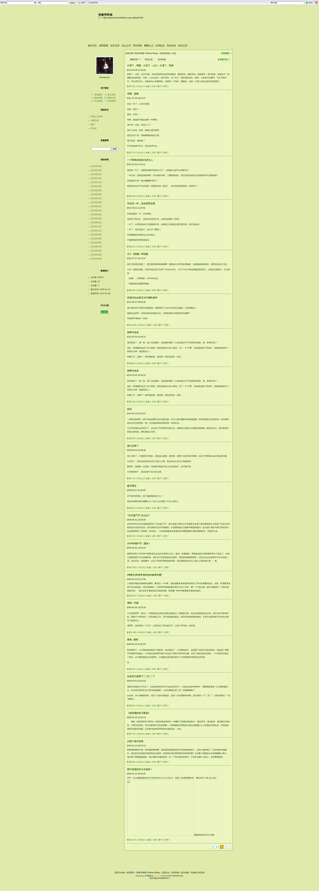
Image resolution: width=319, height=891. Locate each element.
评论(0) (140, 290)
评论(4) (140, 196)
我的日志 (134, 59)
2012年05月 (96, 255)
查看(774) (131, 152)
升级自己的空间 (198, 872)
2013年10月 (96, 186)
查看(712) (131, 734)
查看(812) (131, 246)
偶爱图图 (103, 45)
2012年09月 (96, 238)
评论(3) (141, 325)
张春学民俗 (165, 53)
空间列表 (175, 872)
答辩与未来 (133, 332)
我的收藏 (162, 59)
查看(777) (131, 478)
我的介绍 (111, 98)
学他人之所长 (97, 116)
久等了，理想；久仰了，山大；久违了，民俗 (150, 65)
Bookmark (102, 17)
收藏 (148, 86)
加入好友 (111, 95)
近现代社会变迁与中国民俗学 (142, 297)
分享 (154, 86)
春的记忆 (92, 45)
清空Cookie (120, 872)
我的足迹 (149, 59)
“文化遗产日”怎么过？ (138, 515)
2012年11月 (96, 231)
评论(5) (141, 567)
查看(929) (131, 196)
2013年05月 (96, 206)
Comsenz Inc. (177, 876)
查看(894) (131, 363)
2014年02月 (96, 170)
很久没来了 (133, 445)
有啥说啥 (171, 45)
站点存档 (185, 872)
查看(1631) (132, 596)
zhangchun (104, 77)
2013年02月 (96, 218)
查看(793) (131, 402)
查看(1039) (132, 632)
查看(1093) (132, 567)
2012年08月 (96, 242)
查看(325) (131, 86)
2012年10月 (96, 235)
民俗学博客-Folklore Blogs (146, 53)
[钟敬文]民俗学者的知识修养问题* (144, 574)
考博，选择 (133, 93)
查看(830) (131, 438)
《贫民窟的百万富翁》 (138, 713)
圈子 (159, 86)
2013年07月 (96, 198)
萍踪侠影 (137, 45)
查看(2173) (132, 840)
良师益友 (160, 45)
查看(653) (131, 669)
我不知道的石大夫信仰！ (140, 769)
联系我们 (131, 872)
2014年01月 (96, 174)
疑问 (93, 124)
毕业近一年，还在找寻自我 (141, 203)
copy (99, 17)
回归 (129, 409)
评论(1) (140, 86)
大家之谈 (95, 120)
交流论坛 (166, 872)
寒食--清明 (132, 639)
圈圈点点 (149, 45)
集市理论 (131, 485)
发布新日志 (223, 59)
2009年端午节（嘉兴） (139, 543)
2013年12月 (96, 178)
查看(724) (131, 536)
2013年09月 (96, 190)
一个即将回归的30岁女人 (140, 160)
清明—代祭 (133, 603)
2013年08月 (96, 194)
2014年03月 (96, 166)
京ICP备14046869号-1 (159, 878)
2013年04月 (96, 210)
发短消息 (99, 98)
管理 (165, 86)
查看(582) (131, 762)
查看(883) (131, 705)
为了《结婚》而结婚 (137, 254)
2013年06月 (96, 202)
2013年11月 (96, 182)
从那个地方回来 (135, 741)
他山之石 (126, 45)
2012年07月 (96, 246)
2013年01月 (96, 222)
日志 (174, 53)
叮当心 (94, 128)
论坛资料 (99, 101)
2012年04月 (96, 259)
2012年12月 (96, 226)
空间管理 (225, 53)
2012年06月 (96, 251)
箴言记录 (182, 45)
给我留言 (99, 95)
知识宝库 (115, 45)
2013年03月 (96, 214)
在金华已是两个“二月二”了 (141, 676)
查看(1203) (132, 325)
